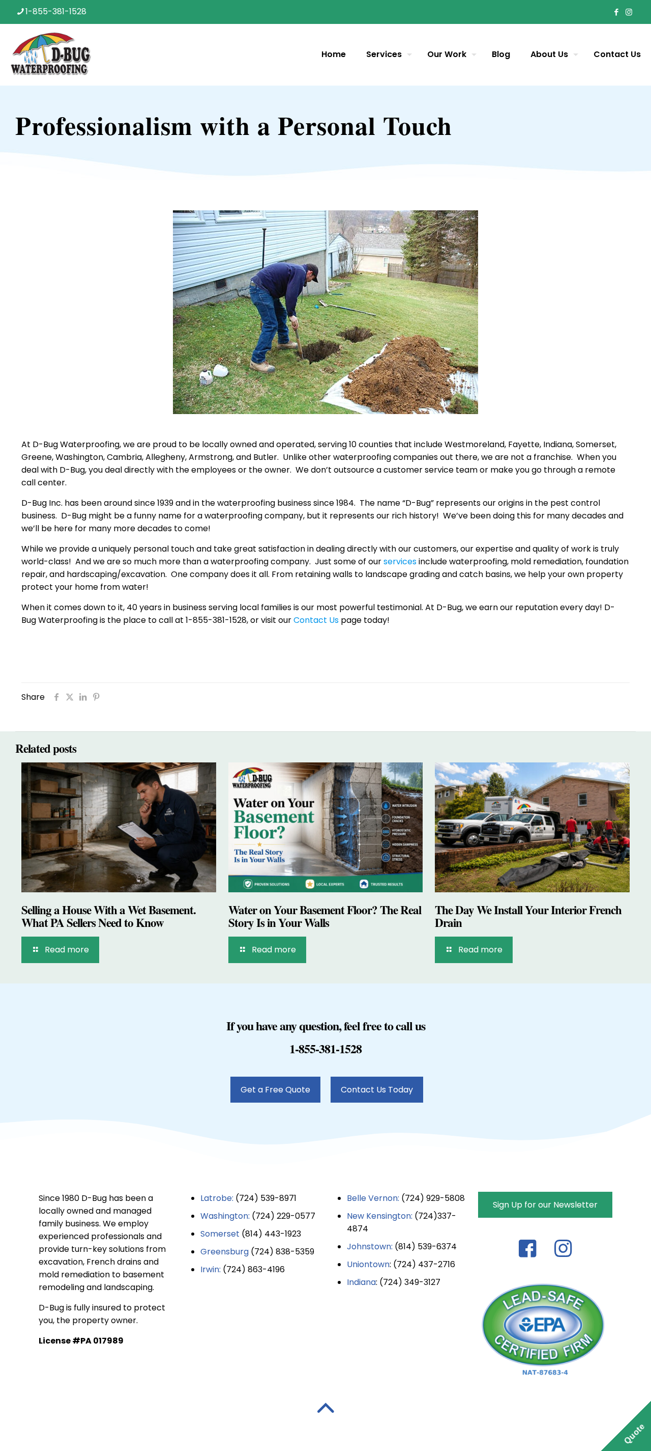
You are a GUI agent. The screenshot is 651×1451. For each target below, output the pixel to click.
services (400, 561)
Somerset (221, 1234)
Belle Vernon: (373, 1198)
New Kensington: (381, 1216)
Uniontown (368, 1264)
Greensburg (224, 1251)
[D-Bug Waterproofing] (51, 54)
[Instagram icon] (629, 12)
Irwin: (210, 1269)
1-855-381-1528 (55, 11)
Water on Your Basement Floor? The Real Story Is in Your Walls (324, 916)
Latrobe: (216, 1198)
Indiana (361, 1282)
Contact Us (316, 620)
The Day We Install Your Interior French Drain (528, 916)
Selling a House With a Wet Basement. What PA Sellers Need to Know (108, 916)
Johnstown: (371, 1246)
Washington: (225, 1216)
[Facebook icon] (616, 12)
